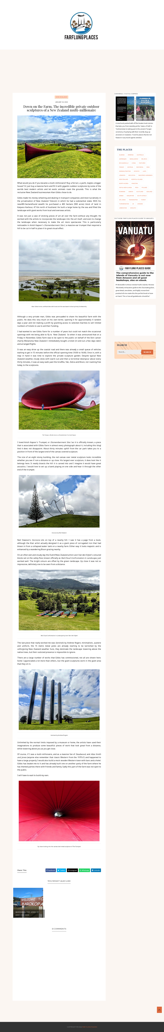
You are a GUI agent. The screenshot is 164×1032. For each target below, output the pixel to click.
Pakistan (135, 183)
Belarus (144, 159)
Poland (144, 187)
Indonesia (139, 167)
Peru (136, 187)
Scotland (139, 191)
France (121, 167)
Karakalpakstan (125, 171)
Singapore (130, 196)
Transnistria (133, 200)
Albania (122, 155)
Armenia (131, 155)
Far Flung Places (89, 1027)
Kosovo (137, 171)
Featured (142, 163)
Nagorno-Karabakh (145, 175)
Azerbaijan (122, 159)
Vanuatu (133, 208)
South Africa (141, 196)
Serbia (121, 196)
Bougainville (123, 163)
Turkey (143, 200)
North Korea (123, 183)
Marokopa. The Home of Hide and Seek (27, 913)
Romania (122, 191)
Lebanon (122, 175)
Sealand (149, 191)
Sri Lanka (122, 200)
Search (147, 352)
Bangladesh (134, 159)
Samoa (130, 191)
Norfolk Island (137, 179)
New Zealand (61, 97)
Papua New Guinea (125, 187)
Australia (140, 155)
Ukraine (140, 204)
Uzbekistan (123, 208)
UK (133, 204)
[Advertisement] (82, 67)
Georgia (130, 167)
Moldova (131, 175)
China (134, 163)
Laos (144, 171)
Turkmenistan (124, 204)
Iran (147, 167)
